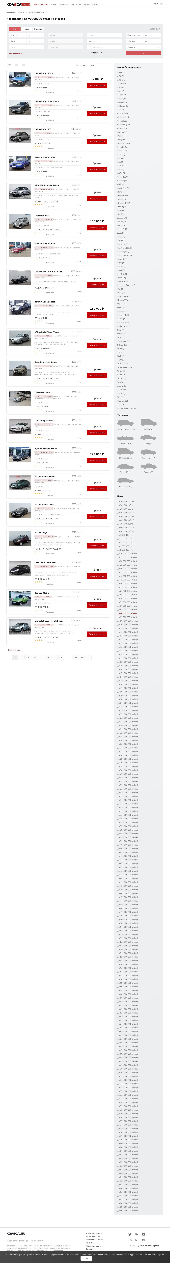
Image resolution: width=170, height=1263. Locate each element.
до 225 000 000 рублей (127, 714)
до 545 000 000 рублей (127, 953)
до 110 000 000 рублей (127, 628)
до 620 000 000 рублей (127, 1009)
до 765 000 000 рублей (127, 1117)
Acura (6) (121, 72)
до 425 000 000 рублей (127, 863)
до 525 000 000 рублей (127, 938)
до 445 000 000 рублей (127, 878)
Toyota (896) (122, 363)
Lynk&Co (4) (122, 274)
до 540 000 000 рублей (127, 949)
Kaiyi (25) (121, 236)
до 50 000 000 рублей (127, 583)
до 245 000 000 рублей (127, 729)
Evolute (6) (122, 147)
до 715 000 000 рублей (127, 1080)
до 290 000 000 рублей (127, 762)
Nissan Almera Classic (45, 504)
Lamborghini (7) (123, 251)
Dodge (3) (121, 139)
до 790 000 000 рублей (127, 1136)
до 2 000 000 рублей (126, 538)
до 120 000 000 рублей (127, 635)
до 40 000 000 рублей (127, 576)
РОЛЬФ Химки (42, 143)
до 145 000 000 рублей (127, 654)
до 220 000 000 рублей (127, 710)
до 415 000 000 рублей (127, 856)
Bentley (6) (121, 98)
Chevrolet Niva (41, 215)
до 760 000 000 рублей (127, 1113)
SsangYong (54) (123, 341)
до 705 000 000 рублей (127, 1072)
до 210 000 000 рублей (127, 703)
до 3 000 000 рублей (126, 542)
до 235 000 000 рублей (127, 721)
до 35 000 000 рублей (127, 572)
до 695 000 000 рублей (127, 1065)
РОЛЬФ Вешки (42, 607)
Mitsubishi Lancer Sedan (46, 185)
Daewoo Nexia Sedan (44, 157)
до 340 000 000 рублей (127, 800)
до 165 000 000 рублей (127, 669)
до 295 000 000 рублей (127, 766)
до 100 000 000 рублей (127, 621)
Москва (79, 91)
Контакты (90, 1249)
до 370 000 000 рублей (127, 822)
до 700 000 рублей (125, 523)
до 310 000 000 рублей (127, 777)
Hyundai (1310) (123, 203)
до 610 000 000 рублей (127, 1001)
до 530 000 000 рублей (127, 942)
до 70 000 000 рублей (127, 598)
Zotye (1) (121, 393)
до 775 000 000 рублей (127, 1125)
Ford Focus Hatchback (45, 562)
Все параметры (16, 53)
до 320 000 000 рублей (127, 785)
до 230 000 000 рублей (127, 718)
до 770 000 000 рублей (127, 1121)
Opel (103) (121, 307)
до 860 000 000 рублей (127, 1188)
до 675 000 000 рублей (127, 1050)
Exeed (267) (122, 150)
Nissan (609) (122, 300)
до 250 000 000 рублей (127, 733)
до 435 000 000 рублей (127, 871)
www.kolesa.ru (64, 1248)
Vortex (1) (121, 374)
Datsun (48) (122, 136)
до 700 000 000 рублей (127, 1069)
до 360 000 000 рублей (127, 815)
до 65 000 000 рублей (127, 594)
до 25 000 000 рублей (127, 565)
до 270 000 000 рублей (127, 747)
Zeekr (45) (121, 389)
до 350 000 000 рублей (127, 807)
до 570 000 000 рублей (127, 971)
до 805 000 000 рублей (127, 1147)
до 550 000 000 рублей (127, 957)
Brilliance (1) (122, 106)
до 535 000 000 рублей (127, 945)
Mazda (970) (122, 281)
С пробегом (64, 4)
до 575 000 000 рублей (127, 975)
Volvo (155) (122, 371)
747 (82, 657)
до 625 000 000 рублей (127, 1013)
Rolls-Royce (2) (123, 326)
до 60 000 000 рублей (127, 591)
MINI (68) (121, 292)
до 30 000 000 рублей (127, 568)
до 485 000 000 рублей (127, 908)
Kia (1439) (121, 240)
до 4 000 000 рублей (126, 546)
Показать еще (14, 650)
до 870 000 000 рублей (127, 1195)
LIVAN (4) (121, 270)
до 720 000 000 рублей (127, 1083)
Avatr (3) (120, 87)
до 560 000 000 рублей (127, 964)
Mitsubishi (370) (124, 296)
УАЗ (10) (120, 404)
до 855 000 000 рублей (127, 1184)
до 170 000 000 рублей (127, 673)
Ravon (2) (121, 318)
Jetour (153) (122, 229)
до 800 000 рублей (125, 527)
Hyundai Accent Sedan (45, 362)
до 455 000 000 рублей (127, 886)
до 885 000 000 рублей (127, 1207)
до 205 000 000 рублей (127, 699)
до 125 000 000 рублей (127, 639)
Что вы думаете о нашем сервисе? (145, 1245)
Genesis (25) (122, 180)
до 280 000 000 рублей (127, 755)
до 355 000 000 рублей (127, 811)
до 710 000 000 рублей (127, 1076)
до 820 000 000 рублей (127, 1158)
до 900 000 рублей (125, 531)
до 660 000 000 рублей (127, 1039)
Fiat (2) (120, 162)
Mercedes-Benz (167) (126, 285)
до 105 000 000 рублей (127, 624)
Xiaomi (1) (121, 386)
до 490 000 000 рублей (127, 912)
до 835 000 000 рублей (127, 1169)
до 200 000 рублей (125, 505)
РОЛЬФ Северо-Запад (46, 201)
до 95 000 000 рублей (127, 617)
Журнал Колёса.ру (91, 4)
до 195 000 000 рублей (127, 691)
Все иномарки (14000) (126, 408)
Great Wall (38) (123, 188)
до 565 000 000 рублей (127, 968)
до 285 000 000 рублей (127, 759)
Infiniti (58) (121, 206)
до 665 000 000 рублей (127, 1042)
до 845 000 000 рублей (127, 1177)
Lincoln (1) (121, 266)
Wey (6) (120, 382)
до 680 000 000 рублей (127, 1054)
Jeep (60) (121, 225)
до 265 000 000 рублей (127, 744)
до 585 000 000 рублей (127, 983)
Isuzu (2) (120, 210)
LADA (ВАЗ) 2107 (42, 129)
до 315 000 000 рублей (127, 781)
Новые (54, 4)
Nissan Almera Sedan (44, 476)
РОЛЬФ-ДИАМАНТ (44, 287)
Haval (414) (122, 192)
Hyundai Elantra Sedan (45, 448)
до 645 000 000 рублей (127, 1027)
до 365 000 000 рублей (127, 818)
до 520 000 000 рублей (127, 934)
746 (75, 657)
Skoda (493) (122, 333)
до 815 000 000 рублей (127, 1154)
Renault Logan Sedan (45, 301)
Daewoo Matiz (41, 592)
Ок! (86, 1258)
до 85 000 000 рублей (127, 609)
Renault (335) (123, 322)
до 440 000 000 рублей (127, 874)
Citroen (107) (122, 128)
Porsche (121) (123, 315)
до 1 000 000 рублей (126, 535)
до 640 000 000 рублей (127, 1024)
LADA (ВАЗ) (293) (124, 248)
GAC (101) (121, 173)
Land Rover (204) (124, 255)
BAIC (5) (120, 91)
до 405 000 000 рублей (127, 848)
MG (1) (120, 289)
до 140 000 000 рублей (127, 650)
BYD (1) (120, 109)
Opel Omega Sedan (43, 420)
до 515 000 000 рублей (127, 930)
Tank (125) (121, 356)
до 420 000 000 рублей (127, 859)
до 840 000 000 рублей (127, 1173)
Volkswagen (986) (124, 367)
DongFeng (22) (123, 143)
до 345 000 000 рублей (127, 803)
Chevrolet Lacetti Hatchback (48, 620)
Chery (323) (122, 121)
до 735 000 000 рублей (127, 1095)
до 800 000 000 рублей (127, 1143)
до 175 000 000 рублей (127, 677)
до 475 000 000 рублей (127, 901)
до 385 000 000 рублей (127, 833)
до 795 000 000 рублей (127, 1139)
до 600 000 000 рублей (127, 994)
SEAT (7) (120, 330)
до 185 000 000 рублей (127, 684)
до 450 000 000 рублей (127, 882)
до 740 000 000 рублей (127, 1098)
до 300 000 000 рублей (127, 770)
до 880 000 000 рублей (127, 1203)
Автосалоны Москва (94, 1239)
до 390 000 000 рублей (127, 837)
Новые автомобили (35, 1240)
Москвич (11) (123, 401)
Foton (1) (121, 169)
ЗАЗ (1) (120, 397)
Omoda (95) (122, 303)
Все (14, 29)
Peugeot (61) (122, 311)
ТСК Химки (40, 87)
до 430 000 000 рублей (127, 867)
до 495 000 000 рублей (127, 915)
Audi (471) (121, 83)
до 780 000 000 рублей (127, 1128)
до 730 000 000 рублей (127, 1091)
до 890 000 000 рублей (127, 1210)
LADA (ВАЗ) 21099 (43, 73)
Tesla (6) (120, 359)
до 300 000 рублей (125, 509)
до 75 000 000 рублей (127, 602)
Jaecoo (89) (122, 218)
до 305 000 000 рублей (127, 774)
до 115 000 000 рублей (127, 632)
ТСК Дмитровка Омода (47, 229)
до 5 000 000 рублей (126, 550)
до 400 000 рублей (125, 512)
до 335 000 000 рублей (127, 796)
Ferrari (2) (121, 158)
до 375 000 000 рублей (127, 826)
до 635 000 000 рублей (127, 1020)
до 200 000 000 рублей (127, 695)
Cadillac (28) (122, 113)
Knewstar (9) (122, 244)
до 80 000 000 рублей (127, 606)
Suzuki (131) (122, 348)
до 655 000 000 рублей (127, 1035)
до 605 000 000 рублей (127, 998)
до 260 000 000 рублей (127, 740)
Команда (89, 1242)
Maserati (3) (122, 277)
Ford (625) (121, 165)
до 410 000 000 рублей (127, 852)
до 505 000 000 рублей (127, 923)
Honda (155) (122, 195)
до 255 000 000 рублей (127, 736)
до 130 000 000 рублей (127, 643)
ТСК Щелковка (42, 115)
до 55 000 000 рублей (127, 587)
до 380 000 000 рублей (127, 830)
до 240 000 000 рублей (127, 725)
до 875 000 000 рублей (127, 1199)
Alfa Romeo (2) (123, 80)
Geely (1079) (122, 177)
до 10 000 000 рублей (127, 553)
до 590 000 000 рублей (127, 986)
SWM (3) (120, 352)
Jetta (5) (120, 233)
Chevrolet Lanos (42, 392)
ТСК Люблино (42, 257)
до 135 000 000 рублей (127, 647)
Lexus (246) (122, 259)
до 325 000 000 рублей (127, 789)
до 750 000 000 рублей (127, 1106)
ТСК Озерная (41, 406)
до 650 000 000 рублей (127, 1031)
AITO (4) (120, 76)
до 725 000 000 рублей (127, 1087)
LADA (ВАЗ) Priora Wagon (46, 101)
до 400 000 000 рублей (127, 845)
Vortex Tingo (40, 532)
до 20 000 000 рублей (127, 561)
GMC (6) (120, 184)
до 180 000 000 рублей (127, 680)
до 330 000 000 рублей (127, 792)
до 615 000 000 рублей (127, 1005)
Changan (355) (123, 117)
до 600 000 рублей (125, 520)
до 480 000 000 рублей (127, 904)
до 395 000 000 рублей (127, 841)
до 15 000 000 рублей (127, 557)
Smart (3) (121, 337)
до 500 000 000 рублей (127, 919)
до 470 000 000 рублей (127, 897)
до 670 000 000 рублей (127, 1046)
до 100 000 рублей (125, 501)
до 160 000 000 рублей (127, 665)
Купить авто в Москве (16, 1240)
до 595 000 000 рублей (127, 990)
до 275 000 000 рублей (127, 751)
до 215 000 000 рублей (127, 706)
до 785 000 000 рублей (127, 1132)
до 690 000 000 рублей (127, 1061)
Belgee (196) (122, 94)
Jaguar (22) (121, 221)
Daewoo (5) (122, 132)
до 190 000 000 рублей (127, 688)
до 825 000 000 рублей (127, 1162)
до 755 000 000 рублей (127, 1110)
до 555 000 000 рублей (127, 960)
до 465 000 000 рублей (127, 893)
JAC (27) (120, 214)
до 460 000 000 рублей (127, 889)
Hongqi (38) (122, 199)
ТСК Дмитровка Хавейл (47, 548)
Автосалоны (76, 4)
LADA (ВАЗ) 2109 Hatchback (48, 271)
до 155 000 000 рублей (127, 662)
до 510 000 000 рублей (127, 927)
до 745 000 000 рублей (127, 1102)
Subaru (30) (122, 345)
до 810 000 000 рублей (127, 1151)
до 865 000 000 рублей (127, 1192)
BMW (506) (122, 102)
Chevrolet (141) (124, 124)
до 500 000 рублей (125, 516)
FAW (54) (121, 154)
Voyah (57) (121, 378)
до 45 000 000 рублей (127, 579)
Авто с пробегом (93, 1236)
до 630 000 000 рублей (127, 1016)
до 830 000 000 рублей (127, 1166)
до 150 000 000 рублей (127, 658)
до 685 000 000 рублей (127, 1057)
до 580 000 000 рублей (127, 979)
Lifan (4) (120, 262)
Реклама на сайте (93, 1246)
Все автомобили (41, 4)
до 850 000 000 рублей (127, 1181)
